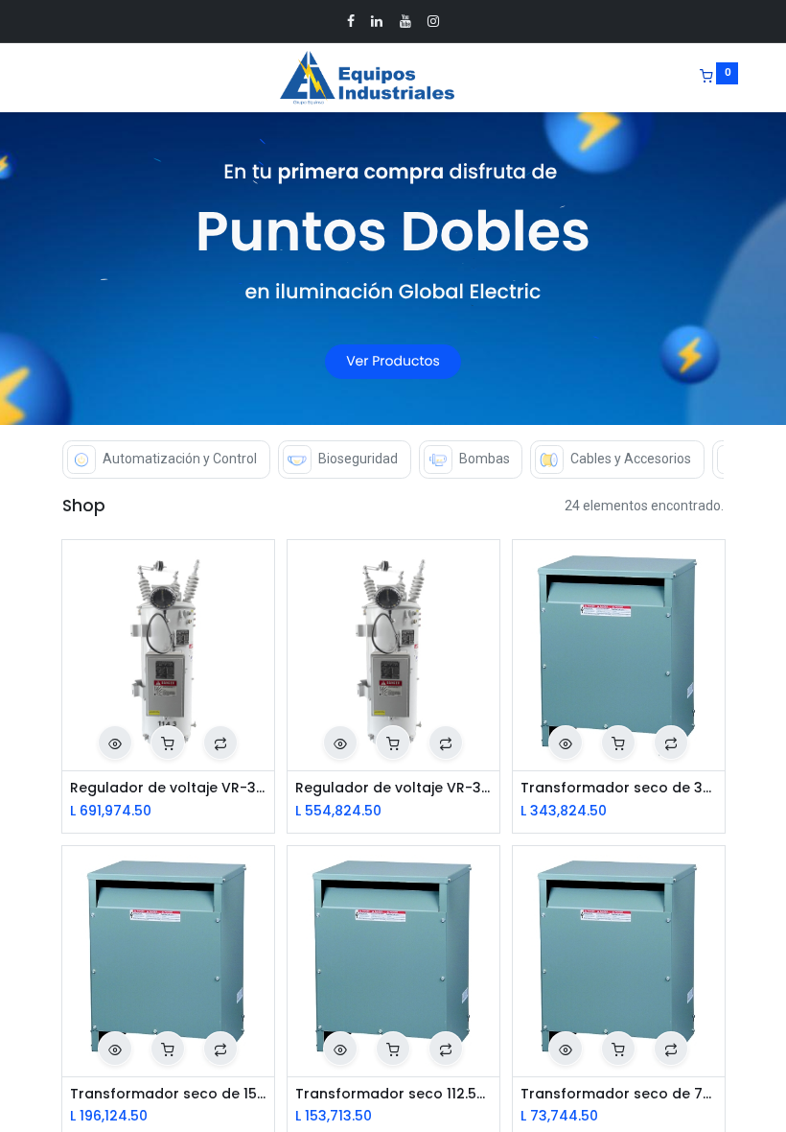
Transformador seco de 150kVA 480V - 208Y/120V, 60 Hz (168, 1094)
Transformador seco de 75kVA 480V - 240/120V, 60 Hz (618, 1094)
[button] (115, 742)
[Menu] (49, 78)
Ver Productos (393, 361)
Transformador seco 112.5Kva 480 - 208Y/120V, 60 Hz (393, 1094)
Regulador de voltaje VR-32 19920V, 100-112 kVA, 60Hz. (393, 788)
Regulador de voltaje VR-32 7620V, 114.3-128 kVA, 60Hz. (168, 788)
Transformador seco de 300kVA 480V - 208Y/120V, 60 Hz (618, 788)
